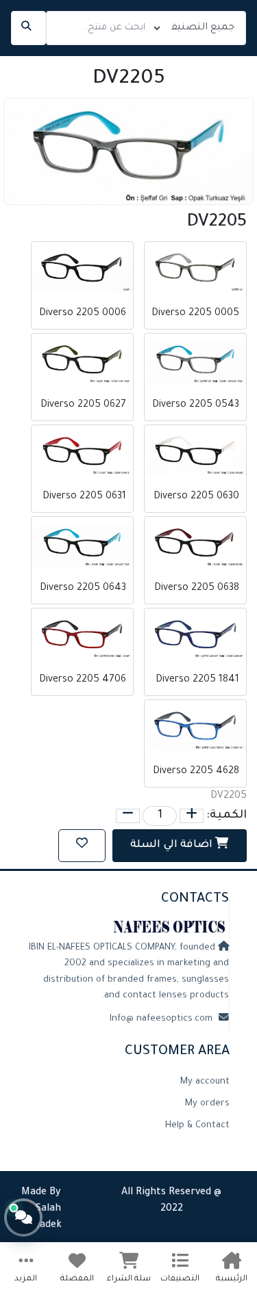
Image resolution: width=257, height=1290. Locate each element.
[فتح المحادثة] (23, 1217)
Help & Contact (197, 1126)
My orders (207, 1104)
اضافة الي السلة (172, 845)
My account (205, 1082)
